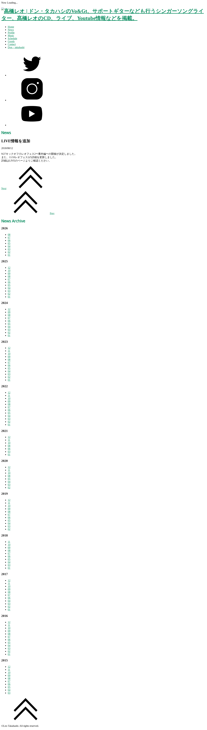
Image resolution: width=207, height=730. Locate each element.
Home (11, 26)
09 (9, 273)
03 (9, 249)
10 (9, 270)
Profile (11, 32)
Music (11, 35)
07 (9, 237)
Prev (52, 213)
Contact (12, 44)
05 (9, 243)
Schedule (12, 38)
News (11, 29)
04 (9, 246)
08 (9, 234)
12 (9, 267)
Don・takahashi (16, 47)
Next (3, 188)
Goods (11, 41)
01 (9, 255)
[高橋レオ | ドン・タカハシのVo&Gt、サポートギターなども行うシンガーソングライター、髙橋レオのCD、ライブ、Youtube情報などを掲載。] (103, 18)
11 (9, 350)
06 (9, 240)
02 (9, 252)
